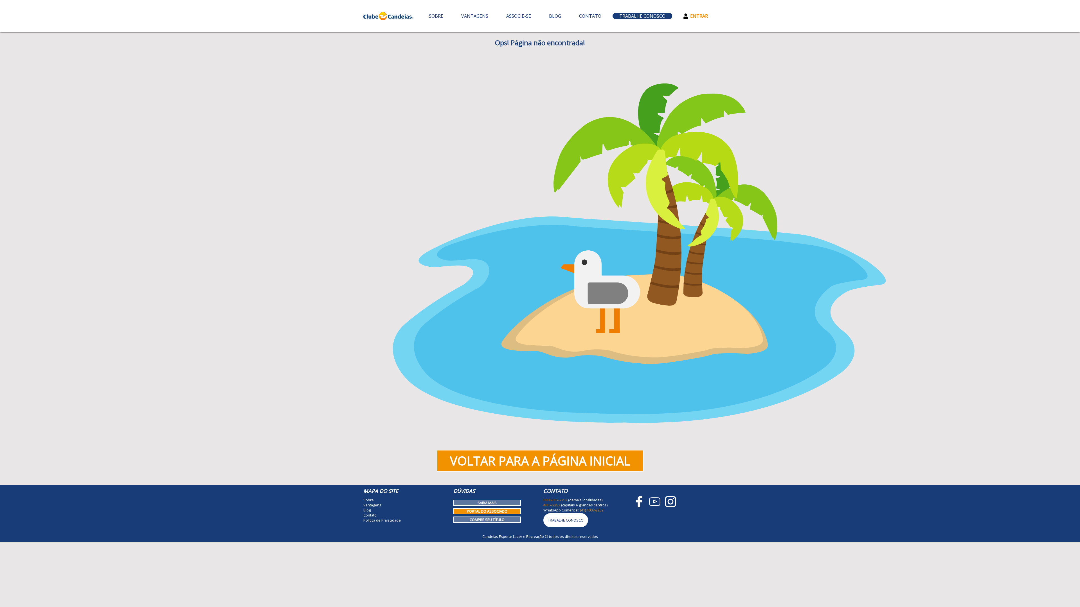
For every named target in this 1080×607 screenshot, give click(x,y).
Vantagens (474, 16)
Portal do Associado (487, 511)
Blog (555, 16)
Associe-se (518, 16)
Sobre (436, 16)
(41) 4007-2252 (592, 510)
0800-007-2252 (555, 499)
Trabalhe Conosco (642, 16)
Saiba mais (487, 502)
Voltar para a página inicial (540, 460)
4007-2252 (551, 505)
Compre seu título (487, 519)
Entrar (699, 16)
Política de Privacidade (382, 520)
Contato (590, 16)
